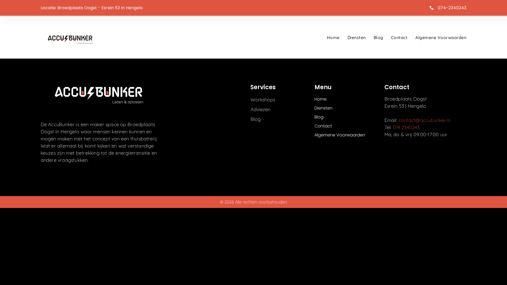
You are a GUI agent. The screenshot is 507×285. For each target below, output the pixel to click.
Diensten (357, 37)
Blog (378, 37)
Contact (399, 37)
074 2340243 (406, 127)
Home (333, 37)
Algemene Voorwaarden (440, 37)
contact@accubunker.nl (424, 120)
